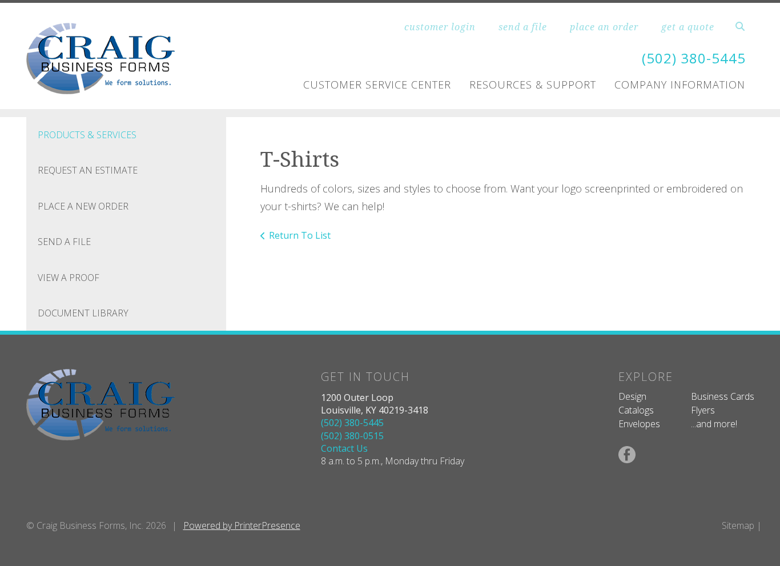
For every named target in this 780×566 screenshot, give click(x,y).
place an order (604, 27)
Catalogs (636, 410)
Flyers (703, 410)
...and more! (714, 424)
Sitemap (738, 525)
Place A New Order (83, 206)
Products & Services (87, 135)
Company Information (679, 84)
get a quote (687, 27)
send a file (522, 27)
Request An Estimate (88, 170)
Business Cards (722, 396)
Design (632, 396)
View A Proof (68, 277)
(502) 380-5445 (694, 58)
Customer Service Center (377, 84)
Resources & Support (532, 84)
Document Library (83, 313)
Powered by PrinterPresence (241, 525)
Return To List (300, 235)
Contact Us (344, 448)
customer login (440, 27)
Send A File (64, 241)
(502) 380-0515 (352, 435)
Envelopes (639, 424)
